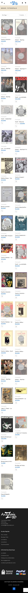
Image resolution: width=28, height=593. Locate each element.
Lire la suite (2, 44)
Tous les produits (5, 544)
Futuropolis (3, 37)
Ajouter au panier (2, 101)
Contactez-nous (5, 555)
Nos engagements (5, 560)
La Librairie (3, 553)
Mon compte (4, 534)
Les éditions (4, 539)
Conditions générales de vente (8, 562)
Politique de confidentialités (7, 558)
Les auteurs (4, 542)
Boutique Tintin (4, 537)
